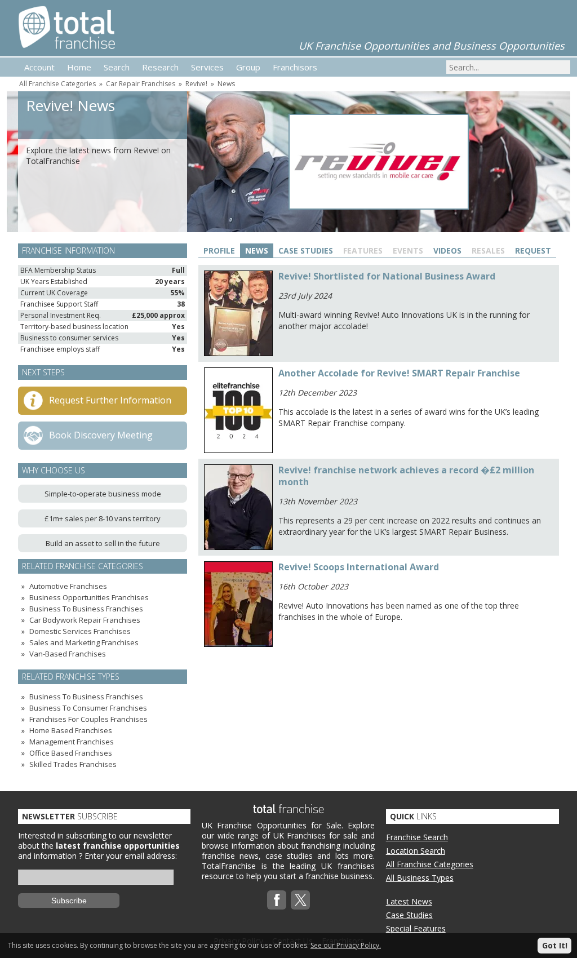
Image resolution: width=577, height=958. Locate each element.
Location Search (415, 850)
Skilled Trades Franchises (73, 764)
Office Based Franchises (70, 753)
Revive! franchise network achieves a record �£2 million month (406, 476)
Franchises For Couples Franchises (88, 719)
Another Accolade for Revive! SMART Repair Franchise (399, 373)
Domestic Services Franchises (80, 631)
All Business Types (420, 877)
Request (533, 250)
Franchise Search (417, 837)
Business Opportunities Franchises (89, 597)
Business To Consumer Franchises (88, 708)
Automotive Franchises (68, 586)
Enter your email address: (131, 855)
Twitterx (300, 900)
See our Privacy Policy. (345, 945)
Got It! (554, 945)
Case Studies (305, 250)
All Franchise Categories (57, 83)
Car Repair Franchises (140, 83)
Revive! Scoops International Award (358, 567)
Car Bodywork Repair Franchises (84, 620)
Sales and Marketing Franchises (84, 642)
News (226, 83)
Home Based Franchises (70, 730)
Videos (447, 250)
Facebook (276, 900)
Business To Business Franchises (86, 609)
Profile (219, 250)
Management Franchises (71, 742)
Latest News (409, 901)
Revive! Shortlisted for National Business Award (386, 276)
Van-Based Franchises (67, 654)
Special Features (416, 928)
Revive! (196, 83)
